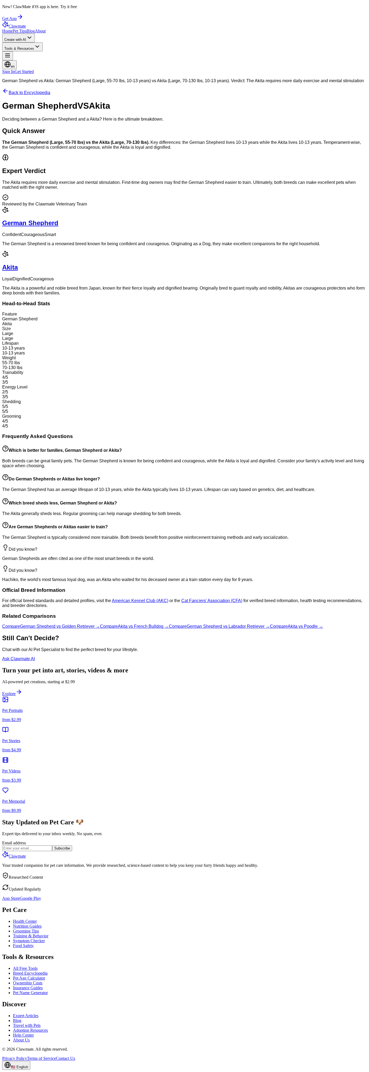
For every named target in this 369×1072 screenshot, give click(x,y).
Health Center (25, 921)
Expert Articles (25, 1015)
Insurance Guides (28, 987)
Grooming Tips (26, 931)
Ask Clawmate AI (18, 658)
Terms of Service (41, 1058)
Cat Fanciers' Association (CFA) (211, 600)
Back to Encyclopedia (29, 92)
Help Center (23, 1035)
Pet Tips (19, 31)
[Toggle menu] (7, 55)
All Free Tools (25, 968)
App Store (11, 898)
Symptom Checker (29, 940)
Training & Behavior (30, 936)
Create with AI (15, 40)
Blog (30, 31)
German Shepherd (30, 223)
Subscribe (62, 848)
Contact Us (65, 1058)
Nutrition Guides (27, 926)
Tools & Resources (19, 49)
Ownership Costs (27, 983)
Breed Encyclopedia (30, 973)
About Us (21, 1040)
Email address (14, 843)
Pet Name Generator (30, 992)
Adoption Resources (30, 1030)
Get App (9, 18)
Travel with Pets (27, 1025)
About (40, 31)
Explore (9, 693)
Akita (10, 267)
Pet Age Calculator (29, 978)
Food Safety (23, 945)
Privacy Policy (14, 1058)
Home (7, 31)
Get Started (24, 71)
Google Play (30, 898)
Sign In (8, 71)
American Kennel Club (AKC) (140, 600)
